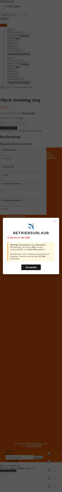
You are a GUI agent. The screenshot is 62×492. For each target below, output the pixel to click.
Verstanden (31, 267)
